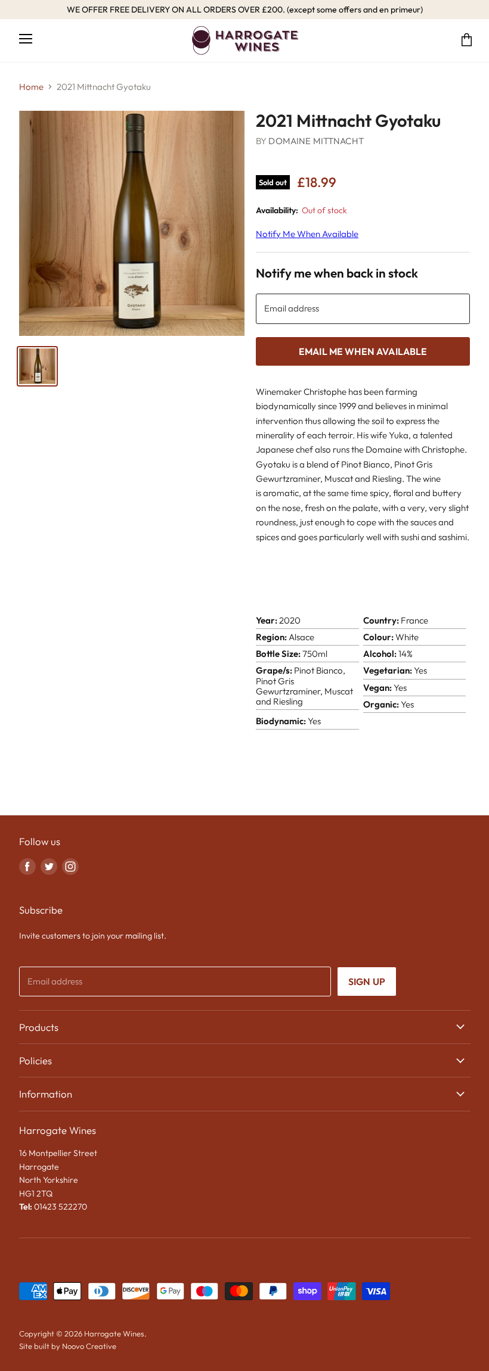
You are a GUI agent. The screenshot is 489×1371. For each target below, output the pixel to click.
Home (31, 87)
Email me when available (363, 351)
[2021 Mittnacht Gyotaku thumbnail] (37, 366)
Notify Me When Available (307, 233)
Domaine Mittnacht (316, 141)
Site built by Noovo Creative (67, 1346)
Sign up (366, 981)
